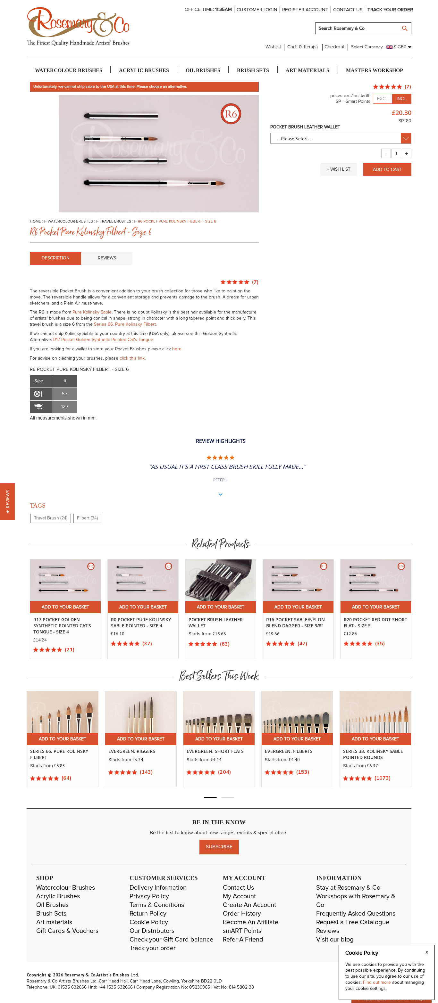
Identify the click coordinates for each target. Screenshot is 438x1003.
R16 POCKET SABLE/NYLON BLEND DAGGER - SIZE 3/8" (295, 622)
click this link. (133, 358)
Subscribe (219, 846)
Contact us (348, 9)
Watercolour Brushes (65, 888)
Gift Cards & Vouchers (67, 931)
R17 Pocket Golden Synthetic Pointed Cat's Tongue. (103, 340)
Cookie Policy (149, 922)
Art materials (54, 922)
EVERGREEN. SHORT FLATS (136, 751)
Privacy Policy (149, 896)
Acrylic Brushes (58, 896)
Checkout (334, 47)
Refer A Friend (243, 939)
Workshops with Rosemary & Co (355, 900)
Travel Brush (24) (50, 518)
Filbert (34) (87, 518)
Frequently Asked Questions (355, 913)
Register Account (305, 9)
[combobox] (363, 28)
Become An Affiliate (250, 922)
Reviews (107, 258)
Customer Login (257, 9)
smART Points (242, 931)
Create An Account (249, 905)
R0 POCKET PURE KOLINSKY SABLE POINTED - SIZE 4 (141, 622)
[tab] (55, 258)
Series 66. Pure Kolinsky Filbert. (125, 324)
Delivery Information (158, 888)
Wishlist (273, 47)
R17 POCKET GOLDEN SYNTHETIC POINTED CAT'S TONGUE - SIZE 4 (62, 625)
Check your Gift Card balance (171, 939)
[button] (338, 169)
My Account (239, 896)
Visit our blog (335, 939)
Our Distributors (152, 931)
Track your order (390, 9)
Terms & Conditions (157, 905)
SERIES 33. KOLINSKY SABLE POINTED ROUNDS (295, 754)
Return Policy (148, 913)
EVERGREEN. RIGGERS (53, 751)
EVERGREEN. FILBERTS (210, 751)
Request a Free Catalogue (352, 922)
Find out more (377, 982)
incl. (402, 99)
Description (56, 258)
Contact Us (238, 888)
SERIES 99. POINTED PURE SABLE (371, 754)
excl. (383, 99)
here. (177, 349)
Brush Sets (51, 913)
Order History (242, 913)
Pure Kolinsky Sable (92, 312)
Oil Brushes (52, 905)
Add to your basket (65, 607)
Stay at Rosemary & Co (348, 888)
